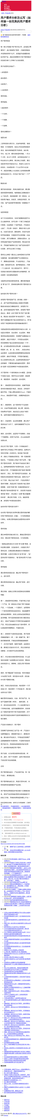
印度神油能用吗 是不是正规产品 (14, 1062)
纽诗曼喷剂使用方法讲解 (11, 1042)
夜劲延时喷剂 (6, 808)
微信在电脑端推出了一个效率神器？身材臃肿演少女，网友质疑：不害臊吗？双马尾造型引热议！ (17, 885)
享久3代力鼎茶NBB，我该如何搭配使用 (16, 968)
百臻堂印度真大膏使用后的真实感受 (15, 1060)
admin (2, 29)
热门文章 (7, 6)
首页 (5, 4)
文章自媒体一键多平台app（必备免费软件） (17, 1069)
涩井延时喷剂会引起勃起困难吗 (13, 971)
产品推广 (7, 1105)
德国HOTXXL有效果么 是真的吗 (14, 950)
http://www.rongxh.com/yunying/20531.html (13, 843)
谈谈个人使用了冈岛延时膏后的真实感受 (16, 1058)
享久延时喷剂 (5, 806)
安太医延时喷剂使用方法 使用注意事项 (16, 1057)
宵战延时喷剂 (15, 806)
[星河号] (3, 1)
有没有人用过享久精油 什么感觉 (14, 957)
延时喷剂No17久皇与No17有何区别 (14, 927)
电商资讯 (7, 1108)
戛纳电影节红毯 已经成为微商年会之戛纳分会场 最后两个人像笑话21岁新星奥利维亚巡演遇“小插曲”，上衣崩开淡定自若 (17, 903)
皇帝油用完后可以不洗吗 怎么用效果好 (16, 969)
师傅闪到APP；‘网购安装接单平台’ (14, 1071)
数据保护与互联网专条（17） (13, 1080)
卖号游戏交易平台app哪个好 (18, 882)
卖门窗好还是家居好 (10, 1082)
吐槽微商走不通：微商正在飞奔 (13, 1090)
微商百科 (7, 1110)
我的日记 (7, 1099)
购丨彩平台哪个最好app (11, 1073)
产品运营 (7, 13)
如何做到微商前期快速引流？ (19, 900)
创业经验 (7, 1107)
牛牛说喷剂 (7, 10)
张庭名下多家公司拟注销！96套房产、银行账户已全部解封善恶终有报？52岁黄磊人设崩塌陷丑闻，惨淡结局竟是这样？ (17, 864)
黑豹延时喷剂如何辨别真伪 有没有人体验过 (17, 1051)
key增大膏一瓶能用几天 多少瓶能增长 (15, 952)
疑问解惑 (7, 8)
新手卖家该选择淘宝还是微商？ (13, 1092)
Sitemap (6, 1115)
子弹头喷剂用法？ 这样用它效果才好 (15, 998)
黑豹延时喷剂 (17, 808)
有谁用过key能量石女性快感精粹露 (14, 962)
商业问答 (7, 1103)
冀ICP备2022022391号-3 (20, 1113)
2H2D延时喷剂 (25, 806)
